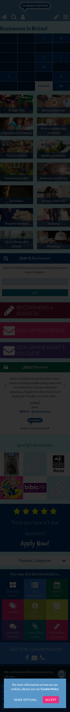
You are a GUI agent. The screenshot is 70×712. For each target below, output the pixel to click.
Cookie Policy (50, 689)
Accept (50, 699)
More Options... (26, 699)
